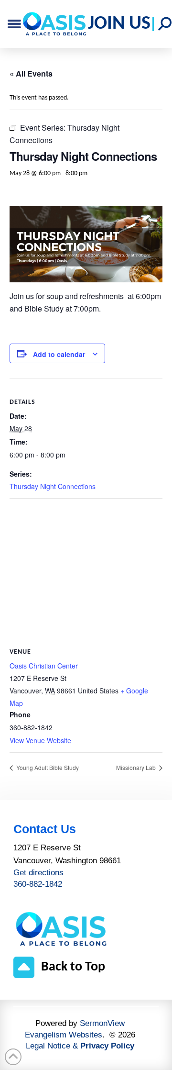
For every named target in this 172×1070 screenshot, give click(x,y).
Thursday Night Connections (53, 486)
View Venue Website (40, 740)
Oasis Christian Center (44, 665)
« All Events (31, 73)
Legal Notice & (80, 1045)
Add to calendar (59, 354)
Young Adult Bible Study (47, 767)
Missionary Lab (136, 767)
